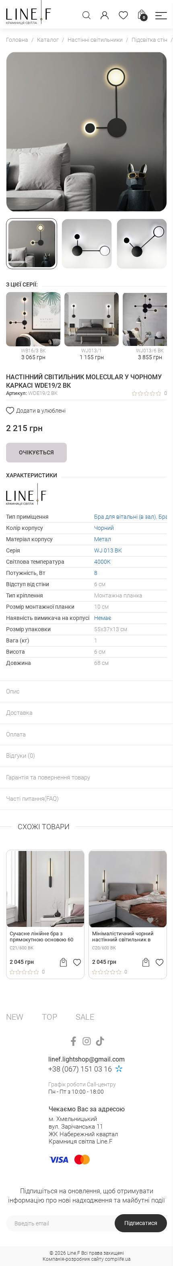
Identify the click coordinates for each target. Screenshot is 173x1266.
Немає (102, 618)
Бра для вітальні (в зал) (125, 516)
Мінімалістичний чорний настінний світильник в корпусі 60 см (123, 937)
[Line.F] (28, 14)
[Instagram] (86, 1041)
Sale (85, 1017)
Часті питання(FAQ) (32, 798)
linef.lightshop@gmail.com (86, 1059)
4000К (102, 561)
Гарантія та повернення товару (48, 777)
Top (49, 1017)
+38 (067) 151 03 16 (80, 1069)
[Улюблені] (123, 15)
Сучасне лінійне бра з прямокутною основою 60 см (41, 937)
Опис (13, 691)
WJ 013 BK (108, 550)
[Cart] (63, 962)
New (14, 1017)
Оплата (16, 734)
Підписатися (140, 1223)
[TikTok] (100, 1041)
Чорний (104, 528)
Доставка (19, 712)
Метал (102, 539)
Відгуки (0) (20, 755)
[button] (161, 15)
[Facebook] (73, 1041)
